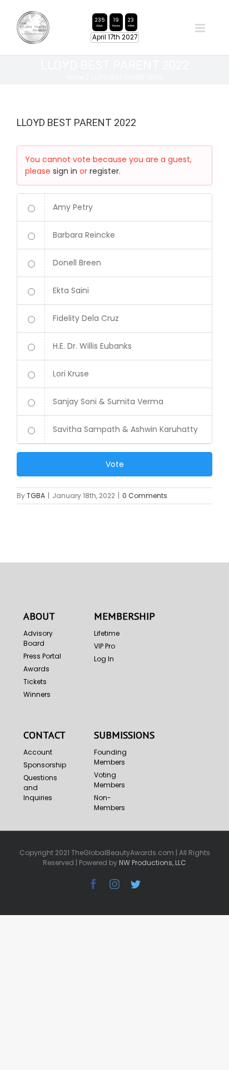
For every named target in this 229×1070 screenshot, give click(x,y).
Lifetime (107, 633)
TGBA (36, 495)
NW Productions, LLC (152, 862)
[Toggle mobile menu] (201, 28)
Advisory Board (38, 638)
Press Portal (42, 656)
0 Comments (144, 495)
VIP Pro (104, 646)
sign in (65, 171)
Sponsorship (44, 765)
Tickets (35, 681)
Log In (104, 659)
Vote (115, 464)
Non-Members (109, 802)
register (104, 171)
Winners (37, 694)
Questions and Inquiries (40, 787)
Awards (36, 669)
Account (37, 752)
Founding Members (110, 757)
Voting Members (109, 780)
